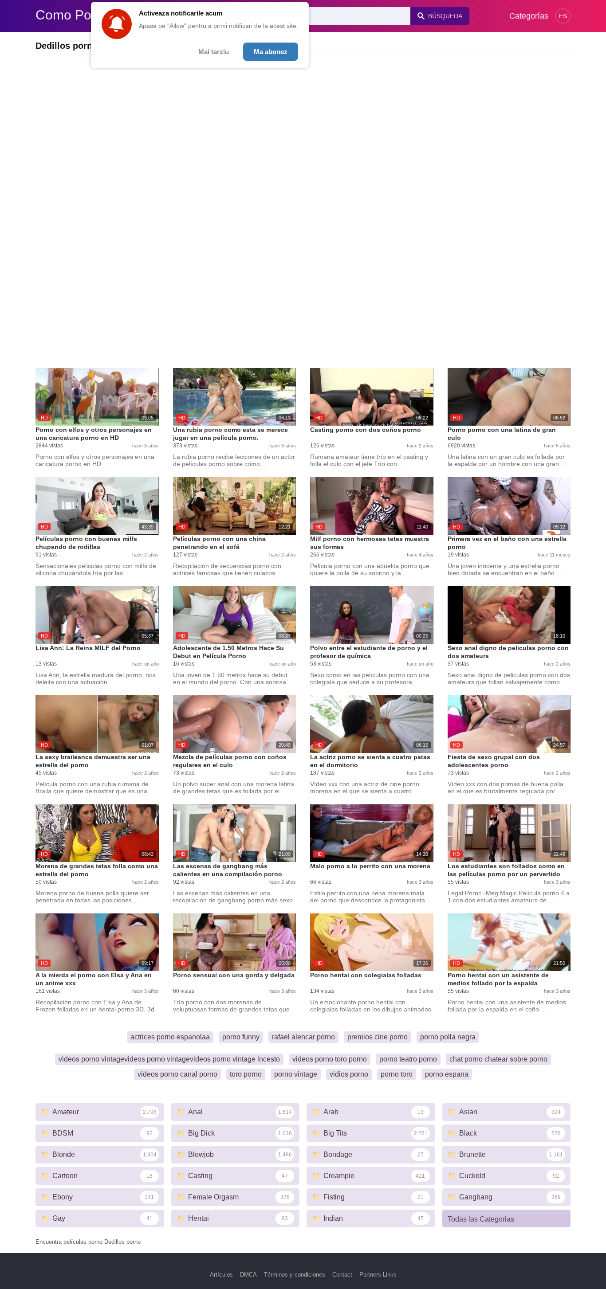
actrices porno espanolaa (170, 1037)
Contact (342, 1274)
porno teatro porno (408, 1059)
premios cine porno (377, 1037)
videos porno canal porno (177, 1074)
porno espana (446, 1074)
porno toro (397, 1074)
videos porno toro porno (329, 1059)
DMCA (248, 1274)
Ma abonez (270, 51)
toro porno (246, 1074)
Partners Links (378, 1274)
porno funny (241, 1037)
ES (563, 16)
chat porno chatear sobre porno (498, 1059)
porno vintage (295, 1074)
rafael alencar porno (303, 1037)
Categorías (528, 16)
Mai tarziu (213, 51)
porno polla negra (448, 1037)
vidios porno (349, 1074)
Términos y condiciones (294, 1274)
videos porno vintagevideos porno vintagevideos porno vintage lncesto (169, 1059)
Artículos (221, 1274)
